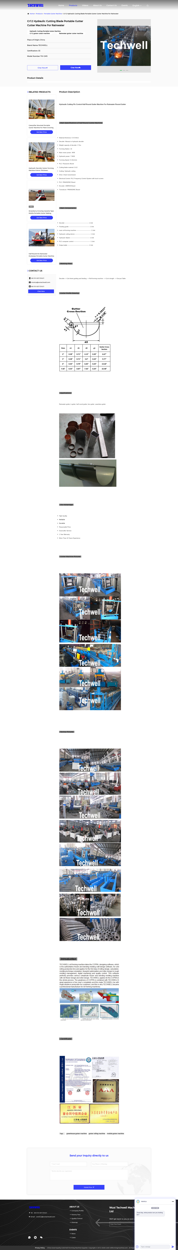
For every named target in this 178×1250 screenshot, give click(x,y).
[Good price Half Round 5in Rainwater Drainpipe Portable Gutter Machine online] (41, 237)
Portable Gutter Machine (53, 14)
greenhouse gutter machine (77, 1133)
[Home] (35, 5)
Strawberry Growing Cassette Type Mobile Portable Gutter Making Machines (41, 213)
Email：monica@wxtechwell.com (42, 1217)
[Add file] (137, 1246)
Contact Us (112, 5)
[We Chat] (41, 1237)
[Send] (172, 1246)
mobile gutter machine (115, 1133)
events (125, 5)
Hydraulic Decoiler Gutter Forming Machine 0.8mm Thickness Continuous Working (41, 170)
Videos (85, 5)
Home (61, 5)
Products (73, 5)
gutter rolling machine (97, 1133)
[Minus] (173, 1201)
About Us (97, 5)
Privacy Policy (40, 1248)
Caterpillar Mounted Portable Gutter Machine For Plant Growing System (41, 127)
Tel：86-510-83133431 (38, 1213)
